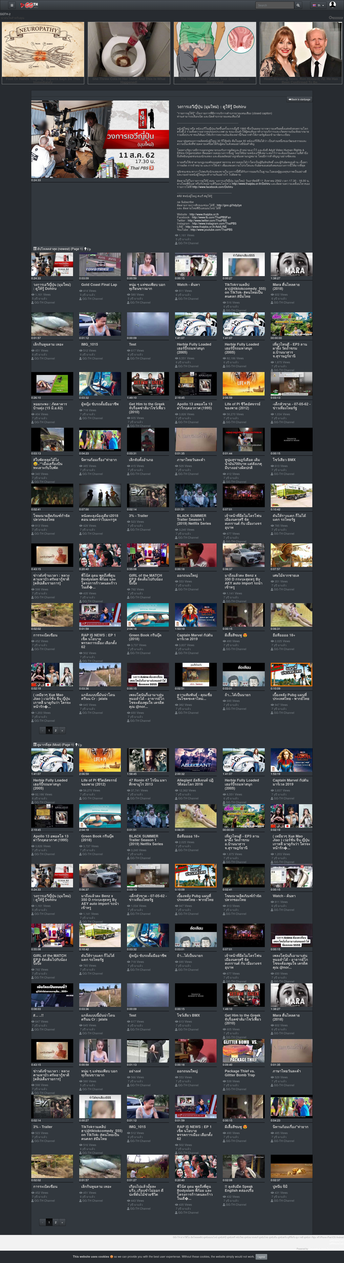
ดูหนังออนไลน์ (337, 1240)
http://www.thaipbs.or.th (204, 214)
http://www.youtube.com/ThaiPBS (211, 230)
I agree (261, 1256)
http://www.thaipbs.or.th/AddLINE (206, 227)
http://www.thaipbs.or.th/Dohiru (251, 184)
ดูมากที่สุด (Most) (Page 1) (55, 744)
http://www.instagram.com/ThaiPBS (214, 223)
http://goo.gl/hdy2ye (229, 205)
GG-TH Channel (188, 243)
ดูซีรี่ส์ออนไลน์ (336, 1243)
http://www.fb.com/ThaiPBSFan (211, 217)
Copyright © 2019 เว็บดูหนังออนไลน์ (326, 1248)
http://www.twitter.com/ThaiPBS (207, 220)
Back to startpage (300, 99)
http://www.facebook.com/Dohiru (212, 187)
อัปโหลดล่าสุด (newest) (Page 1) (60, 248)
